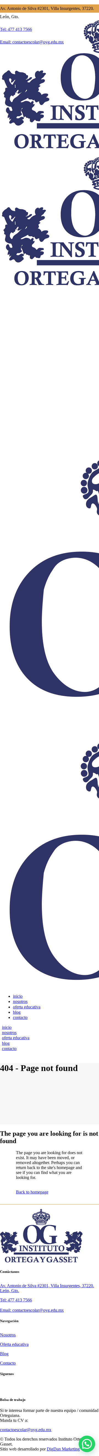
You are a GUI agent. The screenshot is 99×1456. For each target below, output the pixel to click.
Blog (4, 1353)
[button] (87, 1444)
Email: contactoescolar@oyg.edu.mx (32, 1310)
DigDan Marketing (63, 1449)
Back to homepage (32, 1192)
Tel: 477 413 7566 (16, 1300)
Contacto (8, 1363)
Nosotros (8, 1335)
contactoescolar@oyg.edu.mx (25, 1429)
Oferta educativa (14, 1344)
